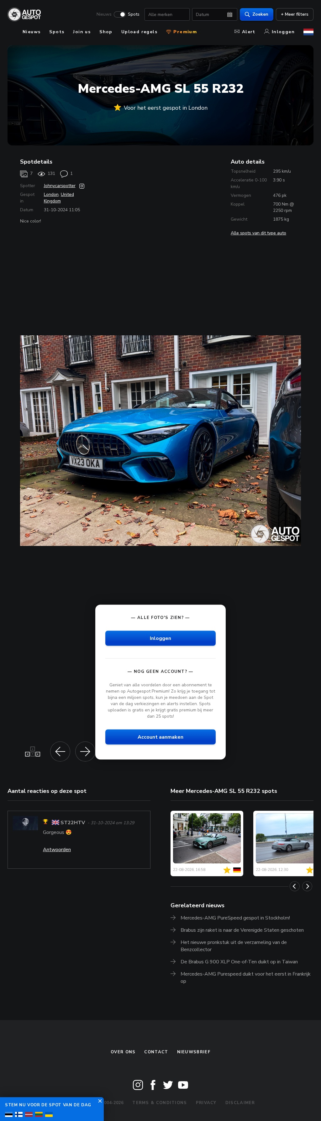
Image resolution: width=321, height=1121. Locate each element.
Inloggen (283, 32)
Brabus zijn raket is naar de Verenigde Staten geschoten (242, 930)
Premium (184, 32)
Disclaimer (240, 1103)
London (51, 194)
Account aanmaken (160, 737)
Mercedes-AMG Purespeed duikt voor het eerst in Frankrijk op (246, 978)
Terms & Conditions (159, 1103)
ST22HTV (73, 822)
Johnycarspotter (60, 186)
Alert (248, 32)
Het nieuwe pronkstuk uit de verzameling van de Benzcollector (234, 946)
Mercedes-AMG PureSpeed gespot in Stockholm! (235, 917)
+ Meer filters (294, 14)
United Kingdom (59, 197)
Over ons (123, 1052)
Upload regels (139, 32)
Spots (133, 14)
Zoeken (260, 14)
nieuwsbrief (193, 1052)
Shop (106, 32)
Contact (156, 1052)
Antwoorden (57, 849)
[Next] (307, 886)
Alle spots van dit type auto (258, 233)
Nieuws (104, 14)
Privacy (206, 1103)
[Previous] (294, 886)
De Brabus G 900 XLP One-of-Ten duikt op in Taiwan (239, 961)
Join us (82, 32)
